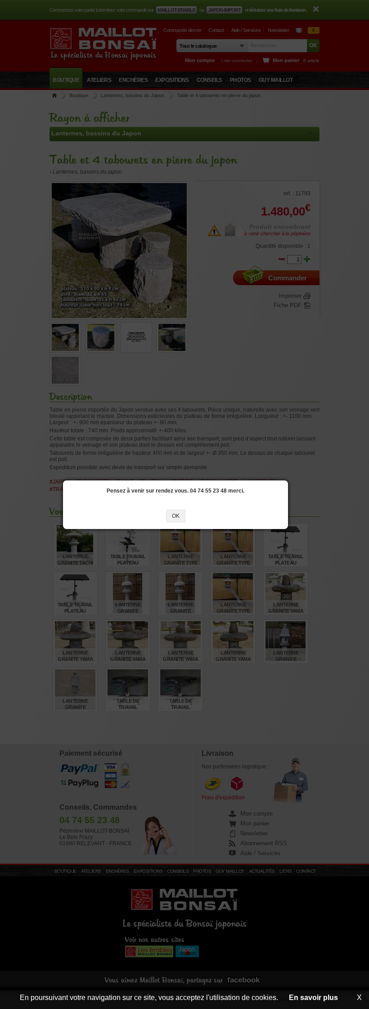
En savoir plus (313, 997)
